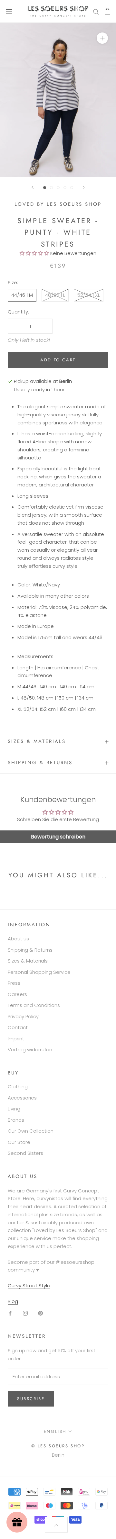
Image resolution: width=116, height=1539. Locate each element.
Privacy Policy (23, 1016)
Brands (16, 1120)
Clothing (18, 1086)
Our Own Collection (30, 1130)
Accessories (22, 1097)
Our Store (19, 1142)
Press (14, 983)
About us (18, 938)
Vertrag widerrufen (30, 1049)
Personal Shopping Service (39, 972)
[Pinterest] (40, 1313)
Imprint (16, 1038)
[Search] (96, 11)
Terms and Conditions (34, 1005)
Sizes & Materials (37, 741)
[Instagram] (25, 1313)
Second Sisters (25, 1153)
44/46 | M (22, 295)
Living (14, 1108)
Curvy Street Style (29, 1285)
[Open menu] (9, 11)
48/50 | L (55, 295)
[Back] (33, 187)
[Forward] (84, 187)
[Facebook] (10, 1313)
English (55, 1431)
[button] (34, 253)
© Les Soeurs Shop (57, 1446)
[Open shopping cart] (107, 11)
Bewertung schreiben (58, 836)
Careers (17, 994)
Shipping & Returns (40, 762)
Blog (13, 1301)
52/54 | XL (88, 295)
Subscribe (30, 1399)
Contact (18, 1027)
